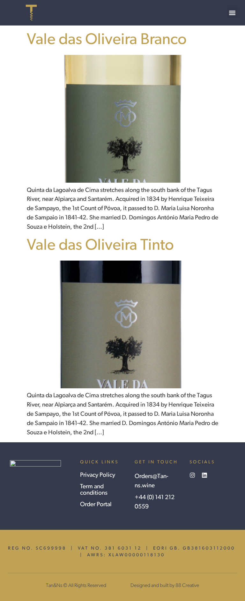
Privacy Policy (97, 475)
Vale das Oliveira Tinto (100, 246)
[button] (232, 12)
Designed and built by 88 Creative (164, 585)
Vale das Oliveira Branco (107, 40)
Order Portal (96, 505)
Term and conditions (94, 490)
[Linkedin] (204, 475)
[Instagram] (192, 475)
